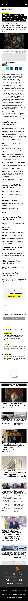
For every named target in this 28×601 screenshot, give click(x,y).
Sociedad (14, 385)
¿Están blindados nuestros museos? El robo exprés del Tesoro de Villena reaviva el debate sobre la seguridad (20, 492)
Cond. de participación (11, 597)
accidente (8, 333)
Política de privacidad (12, 594)
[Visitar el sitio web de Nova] (7, 577)
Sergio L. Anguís (11, 62)
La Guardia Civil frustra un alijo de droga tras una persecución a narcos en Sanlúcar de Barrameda (20, 422)
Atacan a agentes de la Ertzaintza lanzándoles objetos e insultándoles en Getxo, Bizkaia (7, 491)
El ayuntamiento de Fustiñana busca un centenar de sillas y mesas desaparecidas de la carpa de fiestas (13, 474)
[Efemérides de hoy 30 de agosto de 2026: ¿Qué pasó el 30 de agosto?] (14, 395)
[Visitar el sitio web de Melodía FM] (20, 580)
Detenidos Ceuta (11, 0)
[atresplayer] (22, 4)
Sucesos (10, 9)
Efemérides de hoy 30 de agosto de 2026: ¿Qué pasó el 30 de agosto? (13, 405)
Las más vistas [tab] (7, 329)
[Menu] (26, 4)
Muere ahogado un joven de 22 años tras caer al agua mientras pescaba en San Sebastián (7, 421)
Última (18, 4)
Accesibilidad (19, 597)
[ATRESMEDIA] (14, 569)
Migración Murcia (19, 0)
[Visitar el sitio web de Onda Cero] (7, 580)
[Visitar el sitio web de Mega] (14, 577)
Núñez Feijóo (4, 0)
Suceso (6, 344)
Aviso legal (4, 594)
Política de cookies (22, 594)
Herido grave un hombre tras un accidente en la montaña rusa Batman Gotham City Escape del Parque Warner (14, 337)
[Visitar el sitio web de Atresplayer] (11, 584)
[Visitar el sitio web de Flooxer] (19, 584)
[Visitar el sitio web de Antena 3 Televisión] (7, 573)
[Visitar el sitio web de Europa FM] (14, 580)
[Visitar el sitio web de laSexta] (14, 573)
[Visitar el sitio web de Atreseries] (20, 577)
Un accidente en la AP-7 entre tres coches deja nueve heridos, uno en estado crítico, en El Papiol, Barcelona (13, 447)
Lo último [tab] (18, 329)
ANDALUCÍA (8, 354)
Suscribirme (14, 318)
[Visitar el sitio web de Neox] (20, 573)
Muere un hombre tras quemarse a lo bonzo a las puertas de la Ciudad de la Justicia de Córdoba (14, 358)
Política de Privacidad (19, 314)
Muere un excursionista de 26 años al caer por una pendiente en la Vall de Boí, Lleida (14, 348)
